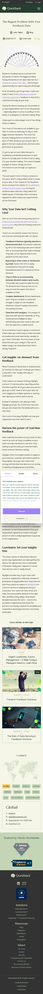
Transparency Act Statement (21, 958)
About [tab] (35, 473)
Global (6, 786)
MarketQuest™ (21, 915)
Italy (6, 798)
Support (11, 813)
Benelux (26, 786)
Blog (21, 927)
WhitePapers (21, 933)
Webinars (21, 930)
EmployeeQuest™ (21, 909)
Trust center (21, 989)
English (7, 2)
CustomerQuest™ (21, 912)
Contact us (21, 961)
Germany (18, 792)
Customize (20, 518)
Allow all (21, 511)
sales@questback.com (17, 817)
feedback (31, 584)
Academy (29, 2)
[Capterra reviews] (21, 863)
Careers (21, 952)
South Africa (17, 798)
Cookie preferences (21, 982)
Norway (36, 786)
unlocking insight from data (14, 83)
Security (22, 955)
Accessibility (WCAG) (21, 964)
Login (39, 2)
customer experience (11, 97)
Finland (16, 786)
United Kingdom (32, 798)
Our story (21, 949)
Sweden (7, 792)
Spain (27, 792)
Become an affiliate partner (22, 967)
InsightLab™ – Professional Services (21, 918)
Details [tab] (21, 473)
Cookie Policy (21, 986)
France (36, 792)
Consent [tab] (7, 473)
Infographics (21, 940)
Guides (21, 937)
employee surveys (26, 94)
